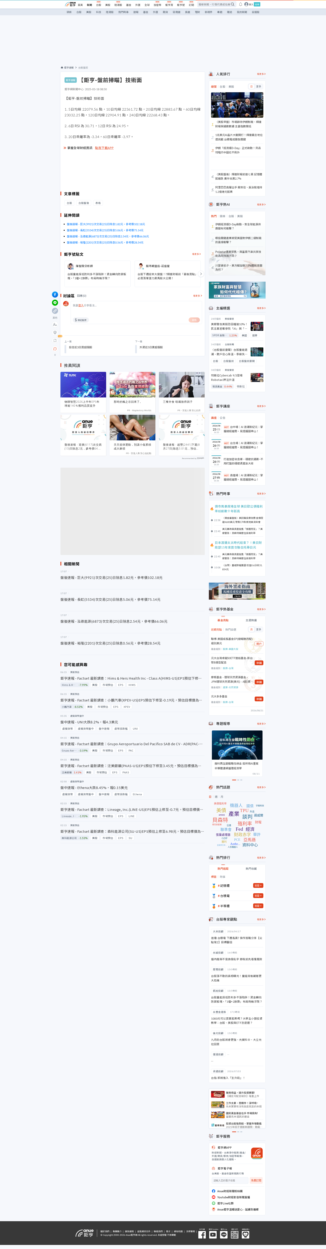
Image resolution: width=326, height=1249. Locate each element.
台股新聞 (229, 344)
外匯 (137, 5)
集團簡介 (117, 1231)
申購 (259, 663)
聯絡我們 (158, 1231)
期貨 (165, 12)
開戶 (259, 644)
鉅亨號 (181, 5)
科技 (98, 12)
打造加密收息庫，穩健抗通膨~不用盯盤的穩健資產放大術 (243, 461)
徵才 (168, 1231)
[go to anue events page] (241, 4)
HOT (226, 427)
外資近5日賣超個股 (151, 347)
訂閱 (191, 5)
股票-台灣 (228, 668)
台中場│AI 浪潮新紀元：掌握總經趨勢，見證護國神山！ (243, 429)
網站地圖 (178, 1231)
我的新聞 (242, 12)
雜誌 (229, 12)
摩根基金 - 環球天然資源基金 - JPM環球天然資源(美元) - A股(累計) (231, 679)
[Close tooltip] (83, 349)
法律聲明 (190, 1231)
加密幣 (157, 5)
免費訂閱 (256, 1180)
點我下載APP (104, 147)
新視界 (208, 12)
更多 (258, 86)
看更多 (195, 254)
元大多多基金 (219, 696)
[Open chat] (55, 349)
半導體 (225, 906)
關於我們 (105, 1231)
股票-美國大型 (230, 649)
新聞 (89, 5)
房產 (187, 12)
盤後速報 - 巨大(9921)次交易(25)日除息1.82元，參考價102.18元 (106, 224)
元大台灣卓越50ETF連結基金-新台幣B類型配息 (232, 660)
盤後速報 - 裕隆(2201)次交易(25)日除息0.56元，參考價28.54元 (105, 242)
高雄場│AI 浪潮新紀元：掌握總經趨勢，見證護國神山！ (243, 477)
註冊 (257, 4)
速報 (135, 12)
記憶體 (225, 885)
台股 (98, 5)
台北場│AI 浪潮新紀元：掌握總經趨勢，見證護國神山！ (243, 445)
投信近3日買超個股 (80, 347)
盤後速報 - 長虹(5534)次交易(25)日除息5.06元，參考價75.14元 (105, 230)
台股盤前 (83, 67)
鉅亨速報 (69, 67)
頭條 (69, 12)
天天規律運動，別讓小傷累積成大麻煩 (132, 446)
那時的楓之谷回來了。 (128, 402)
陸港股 (118, 5)
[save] (55, 341)
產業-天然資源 (230, 687)
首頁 (80, 5)
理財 (197, 12)
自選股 (255, 12)
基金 (128, 5)
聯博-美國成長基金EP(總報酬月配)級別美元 (232, 641)
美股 (107, 5)
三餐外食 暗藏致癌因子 (178, 402)
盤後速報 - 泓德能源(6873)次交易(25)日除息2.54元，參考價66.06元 (108, 236)
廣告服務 (129, 1231)
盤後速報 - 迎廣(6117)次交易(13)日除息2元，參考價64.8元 (83, 447)
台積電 (225, 895)
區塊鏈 (176, 12)
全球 (147, 5)
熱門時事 (123, 12)
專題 (219, 12)
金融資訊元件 (143, 1231)
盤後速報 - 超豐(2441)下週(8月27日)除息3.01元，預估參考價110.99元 (181, 447)
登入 (251, 4)
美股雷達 (229, 319)
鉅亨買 (169, 5)
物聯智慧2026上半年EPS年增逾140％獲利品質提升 (82, 403)
